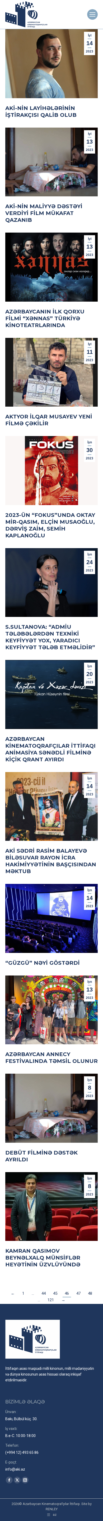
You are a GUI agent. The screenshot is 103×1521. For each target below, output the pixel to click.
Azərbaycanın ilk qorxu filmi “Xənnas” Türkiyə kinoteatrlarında (45, 318)
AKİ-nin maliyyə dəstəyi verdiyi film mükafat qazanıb (43, 213)
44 (43, 1293)
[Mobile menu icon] (92, 14)
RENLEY (52, 1509)
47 (78, 1293)
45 (55, 1293)
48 (90, 1293)
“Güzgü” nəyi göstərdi (42, 963)
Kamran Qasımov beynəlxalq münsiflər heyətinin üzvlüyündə (42, 1258)
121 (51, 1300)
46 (67, 1293)
